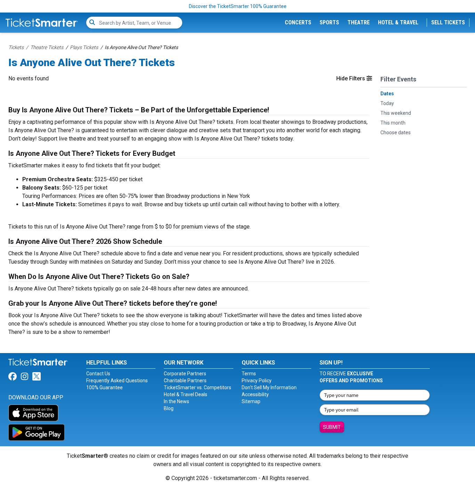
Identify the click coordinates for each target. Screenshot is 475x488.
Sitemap (251, 401)
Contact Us (98, 373)
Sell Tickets (448, 22)
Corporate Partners (185, 373)
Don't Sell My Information (269, 387)
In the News (176, 401)
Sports (329, 22)
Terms (249, 373)
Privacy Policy (257, 380)
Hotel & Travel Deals (185, 394)
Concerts (298, 22)
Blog (169, 408)
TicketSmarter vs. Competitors (197, 387)
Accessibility (255, 394)
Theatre (358, 22)
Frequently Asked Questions (117, 380)
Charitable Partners (185, 380)
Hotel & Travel (398, 22)
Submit (332, 427)
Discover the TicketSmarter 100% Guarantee (238, 6)
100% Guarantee (104, 387)
